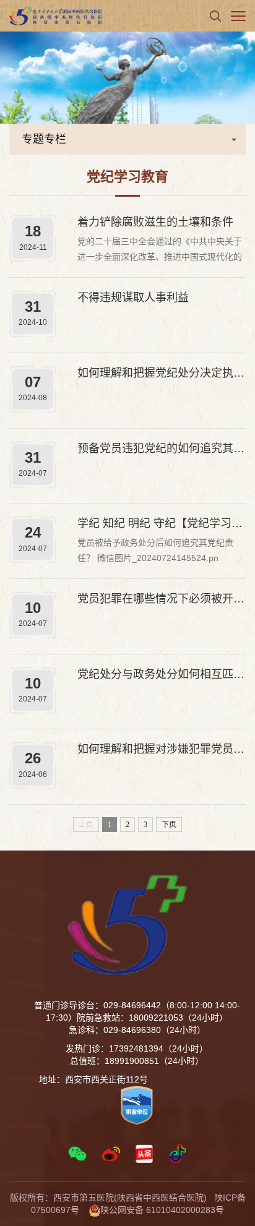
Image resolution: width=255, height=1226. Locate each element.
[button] (215, 15)
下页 (169, 824)
